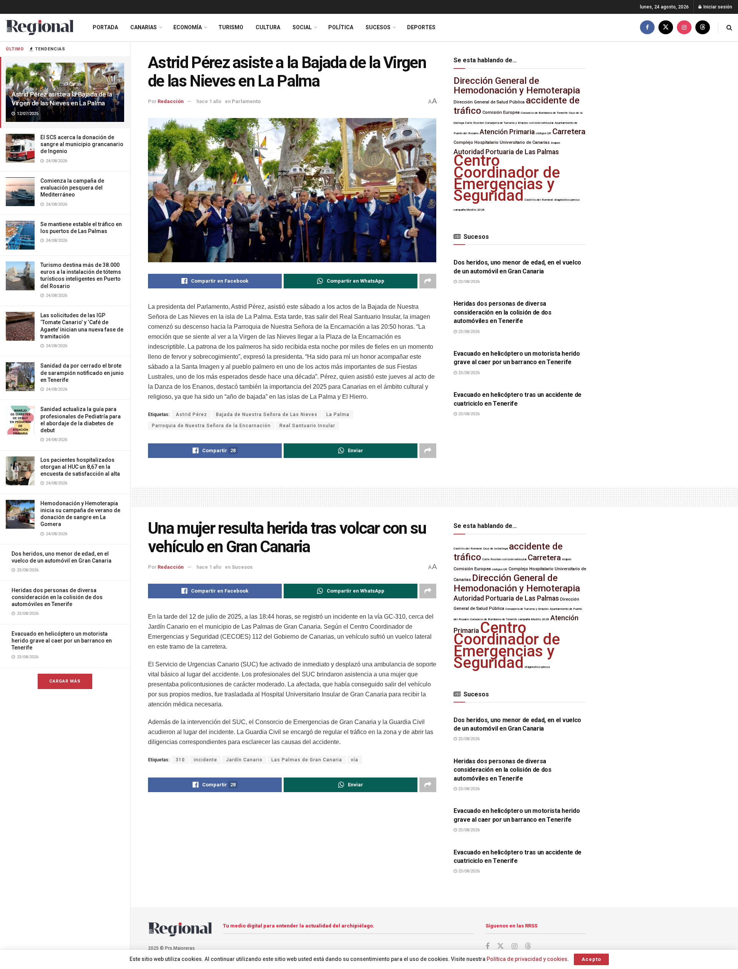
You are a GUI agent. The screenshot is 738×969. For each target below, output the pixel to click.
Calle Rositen (474, 123)
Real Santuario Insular (307, 425)
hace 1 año (208, 101)
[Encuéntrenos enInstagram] (684, 27)
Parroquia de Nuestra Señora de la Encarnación (211, 425)
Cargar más (65, 681)
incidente (205, 760)
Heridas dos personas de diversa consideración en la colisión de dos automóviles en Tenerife (57, 597)
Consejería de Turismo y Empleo (506, 123)
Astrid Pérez (191, 414)
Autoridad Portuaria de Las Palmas (506, 152)
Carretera (568, 131)
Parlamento (246, 101)
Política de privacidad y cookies (527, 959)
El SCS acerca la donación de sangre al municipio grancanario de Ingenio (81, 144)
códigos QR (543, 133)
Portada (105, 27)
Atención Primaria (507, 132)
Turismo (230, 27)
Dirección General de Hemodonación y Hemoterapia (517, 85)
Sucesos (378, 27)
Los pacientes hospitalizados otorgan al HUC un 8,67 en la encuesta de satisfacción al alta (80, 467)
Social (302, 27)
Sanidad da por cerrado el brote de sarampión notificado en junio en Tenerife (82, 373)
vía (354, 760)
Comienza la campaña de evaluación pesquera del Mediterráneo (72, 188)
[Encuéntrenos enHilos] (702, 27)
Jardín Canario (244, 760)
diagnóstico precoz (567, 199)
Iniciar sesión (717, 7)
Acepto (591, 959)
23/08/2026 (468, 281)
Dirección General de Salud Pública (489, 102)
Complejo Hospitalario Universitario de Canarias (502, 142)
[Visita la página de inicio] (39, 27)
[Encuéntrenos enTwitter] (665, 27)
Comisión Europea (501, 112)
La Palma (337, 414)
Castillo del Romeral (539, 199)
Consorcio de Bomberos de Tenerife (544, 113)
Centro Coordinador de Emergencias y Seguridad (507, 178)
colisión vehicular (541, 123)
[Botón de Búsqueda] (729, 27)
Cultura (268, 27)
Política (340, 27)
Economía (187, 27)
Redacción (171, 101)
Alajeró (555, 143)
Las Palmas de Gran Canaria (306, 760)
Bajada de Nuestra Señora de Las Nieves (266, 414)
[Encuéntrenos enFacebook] (647, 27)
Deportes (421, 27)
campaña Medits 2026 (469, 209)
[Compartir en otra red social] (427, 281)
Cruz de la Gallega (495, 548)
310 (180, 760)
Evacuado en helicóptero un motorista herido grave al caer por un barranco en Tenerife (62, 641)
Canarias (143, 27)
